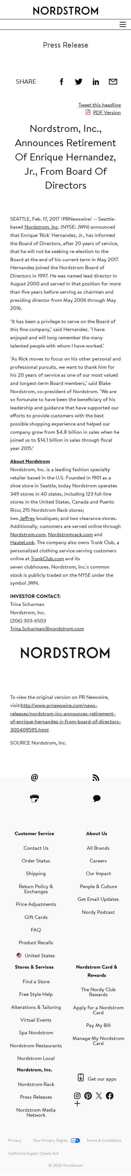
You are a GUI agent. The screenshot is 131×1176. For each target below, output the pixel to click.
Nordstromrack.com (70, 534)
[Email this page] (113, 81)
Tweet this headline (100, 104)
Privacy (15, 1140)
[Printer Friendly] (34, 798)
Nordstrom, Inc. (34, 1069)
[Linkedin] (96, 81)
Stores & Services (34, 966)
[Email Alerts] (34, 777)
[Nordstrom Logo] (65, 9)
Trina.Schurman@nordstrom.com (47, 628)
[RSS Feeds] (96, 777)
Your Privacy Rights (50, 1140)
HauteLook (22, 542)
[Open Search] (123, 24)
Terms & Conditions (103, 1140)
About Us (96, 833)
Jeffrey (27, 518)
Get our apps (102, 1078)
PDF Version (107, 112)
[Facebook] (61, 81)
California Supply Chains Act (33, 1153)
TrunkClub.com (47, 558)
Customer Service (34, 833)
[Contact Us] (96, 798)
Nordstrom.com (27, 534)
